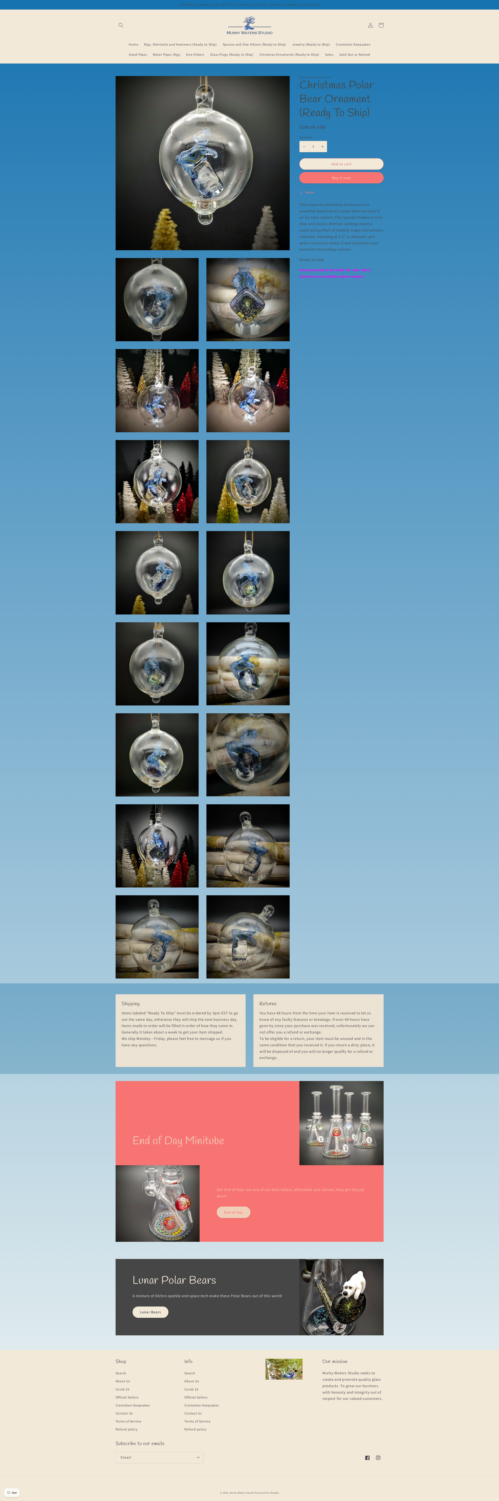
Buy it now (341, 177)
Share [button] (309, 192)
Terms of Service (129, 1421)
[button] (121, 25)
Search (121, 1373)
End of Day (233, 1212)
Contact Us (124, 1413)
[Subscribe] (197, 1457)
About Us (123, 1381)
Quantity (305, 137)
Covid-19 (122, 1389)
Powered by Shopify (267, 1492)
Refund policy (127, 1429)
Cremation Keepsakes (133, 1405)
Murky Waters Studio (242, 1492)
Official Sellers (127, 1397)
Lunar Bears (150, 1312)
